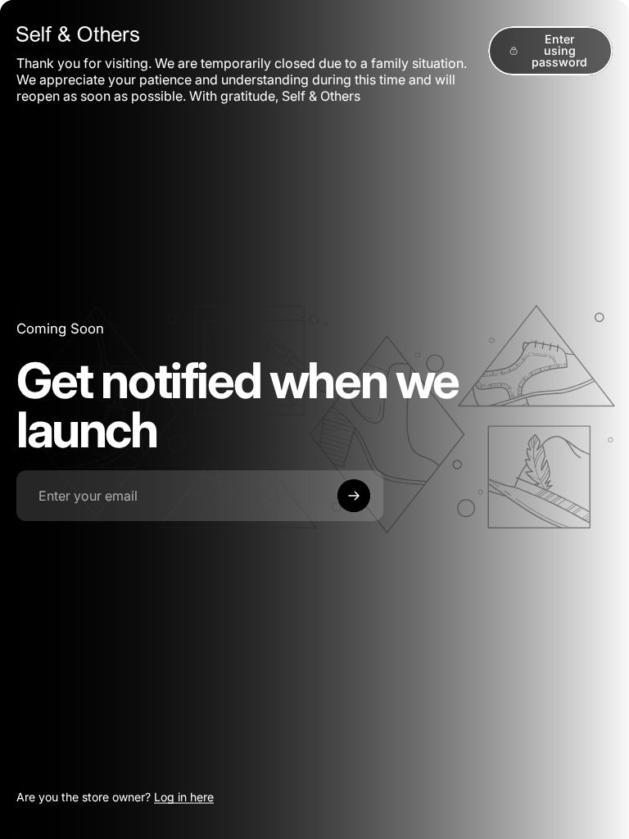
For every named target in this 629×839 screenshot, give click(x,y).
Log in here (184, 797)
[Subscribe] (353, 495)
